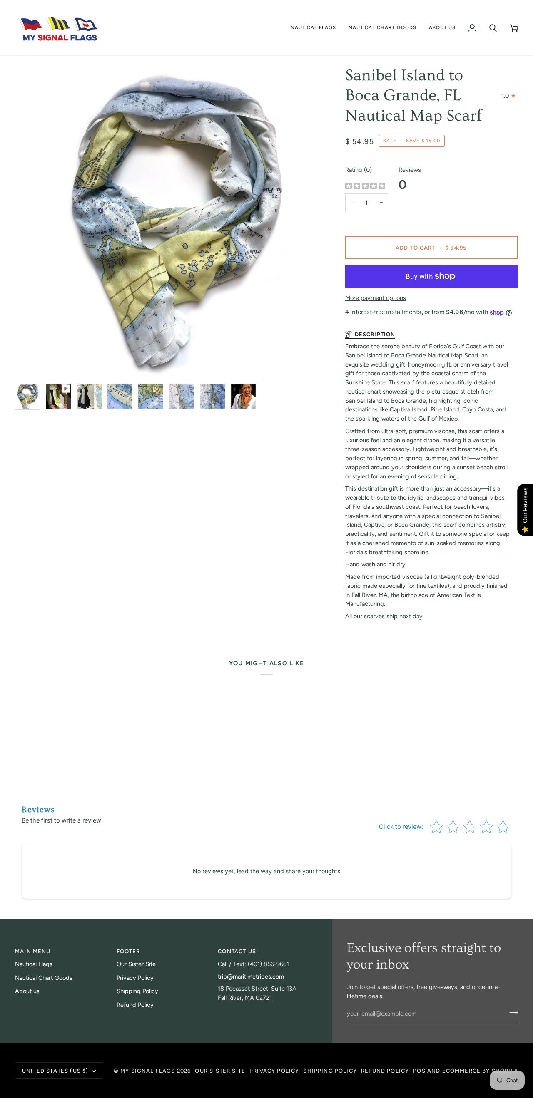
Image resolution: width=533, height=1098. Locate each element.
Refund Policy (135, 1005)
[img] (365, 187)
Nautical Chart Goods (43, 978)
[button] (313, 27)
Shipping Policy (137, 991)
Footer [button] (128, 951)
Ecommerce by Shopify (480, 1071)
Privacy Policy (135, 978)
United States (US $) (55, 1071)
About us (27, 991)
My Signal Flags (147, 1071)
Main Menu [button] (33, 951)
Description (375, 334)
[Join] (511, 1012)
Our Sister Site (136, 964)
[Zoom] (172, 222)
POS (419, 1071)
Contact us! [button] (238, 951)
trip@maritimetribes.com (251, 976)
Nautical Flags (33, 964)
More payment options (375, 298)
